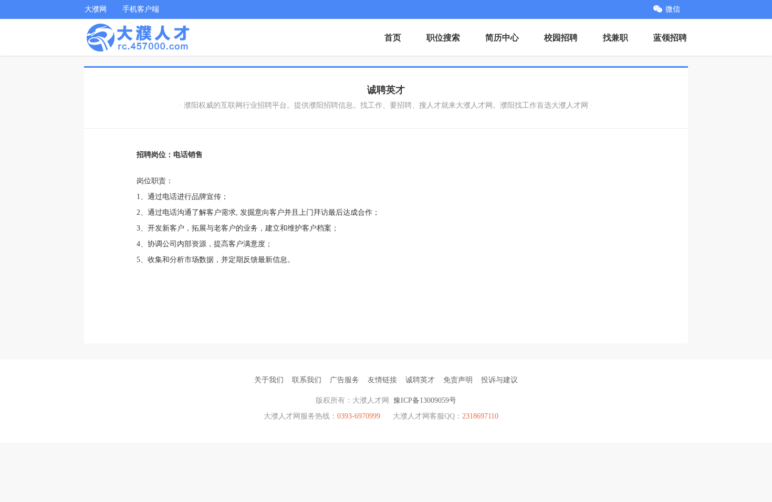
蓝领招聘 (670, 37)
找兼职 (615, 37)
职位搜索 (443, 37)
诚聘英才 (420, 380)
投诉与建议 (499, 380)
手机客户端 (140, 9)
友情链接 (382, 380)
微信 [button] (672, 9)
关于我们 (269, 380)
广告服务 (344, 380)
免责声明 (458, 380)
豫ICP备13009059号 (424, 400)
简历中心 (502, 37)
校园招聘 (561, 37)
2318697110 (480, 416)
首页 (392, 37)
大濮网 (96, 9)
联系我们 (306, 380)
